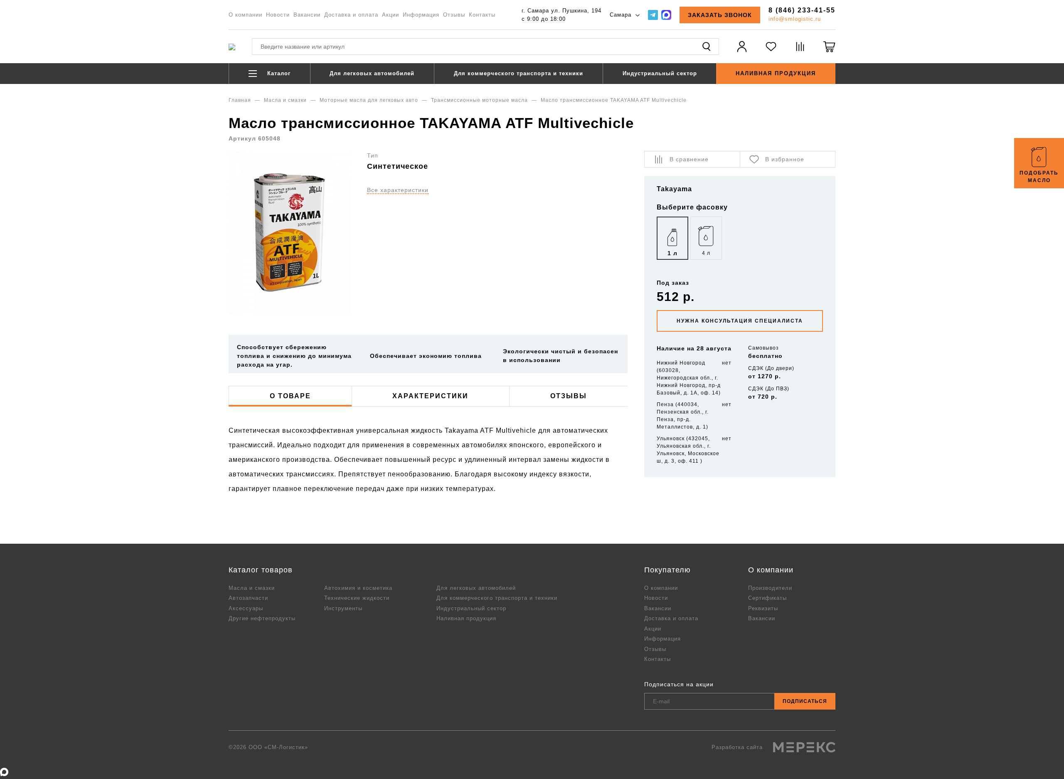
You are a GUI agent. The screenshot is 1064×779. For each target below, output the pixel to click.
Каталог (278, 73)
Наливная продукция (776, 73)
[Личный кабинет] (742, 51)
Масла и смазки (285, 100)
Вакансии (306, 15)
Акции (390, 15)
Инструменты (343, 608)
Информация (421, 15)
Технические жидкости (356, 598)
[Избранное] (771, 51)
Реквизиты (763, 608)
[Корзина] (829, 51)
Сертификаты (767, 598)
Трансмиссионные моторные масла (479, 100)
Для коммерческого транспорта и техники (518, 73)
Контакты (482, 15)
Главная (240, 100)
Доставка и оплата (351, 15)
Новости (278, 15)
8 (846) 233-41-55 (801, 10)
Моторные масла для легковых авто (369, 100)
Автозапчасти (248, 598)
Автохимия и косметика (358, 588)
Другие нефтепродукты (262, 618)
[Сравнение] (800, 51)
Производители (770, 588)
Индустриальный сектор (660, 73)
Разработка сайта (738, 747)
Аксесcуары (246, 608)
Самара (621, 15)
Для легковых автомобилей (372, 73)
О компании (245, 15)
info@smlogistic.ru (794, 19)
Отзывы (454, 15)
